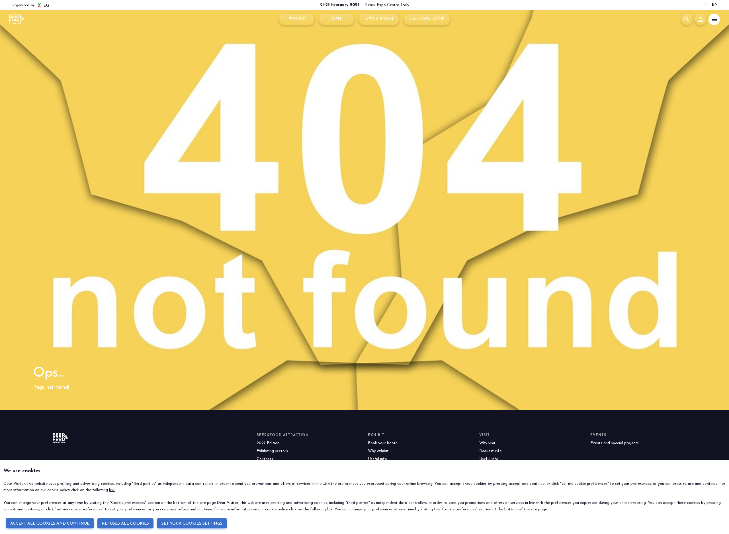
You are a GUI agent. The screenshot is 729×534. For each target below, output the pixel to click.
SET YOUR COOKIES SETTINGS (191, 523)
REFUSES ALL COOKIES (125, 523)
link (112, 490)
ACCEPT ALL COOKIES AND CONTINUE (49, 523)
